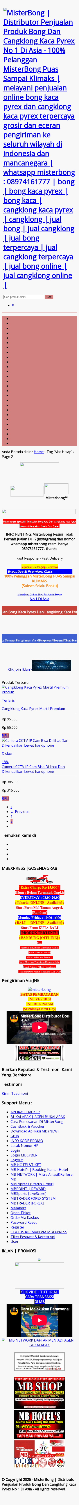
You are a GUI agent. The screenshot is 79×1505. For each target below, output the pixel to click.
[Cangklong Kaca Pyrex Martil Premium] (35, 687)
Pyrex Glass (62, 571)
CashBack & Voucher (28, 1126)
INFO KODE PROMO (27, 1140)
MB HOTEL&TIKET (26, 1164)
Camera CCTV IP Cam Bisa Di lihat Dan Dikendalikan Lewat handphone (33, 769)
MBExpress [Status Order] (32, 1184)
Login (15, 1150)
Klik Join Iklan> (20, 669)
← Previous (20, 811)
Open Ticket (21, 1212)
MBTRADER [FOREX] (27, 1203)
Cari (49, 297)
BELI (5, 735)
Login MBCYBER (24, 1155)
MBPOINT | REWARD (28, 1188)
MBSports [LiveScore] (28, 1193)
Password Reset (24, 1222)
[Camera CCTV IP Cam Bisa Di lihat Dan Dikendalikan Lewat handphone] (39, 745)
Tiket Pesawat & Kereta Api (33, 1236)
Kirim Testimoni (15, 1093)
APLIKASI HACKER (25, 1112)
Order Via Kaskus (25, 1217)
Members (18, 1208)
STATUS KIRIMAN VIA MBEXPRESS (39, 1232)
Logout (17, 1160)
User (14, 1241)
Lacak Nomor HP (24, 1145)
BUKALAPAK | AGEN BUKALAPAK (38, 1116)
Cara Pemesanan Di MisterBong (37, 1121)
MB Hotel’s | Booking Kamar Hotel (39, 1169)
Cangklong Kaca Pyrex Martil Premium (33, 708)
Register (17, 1227)
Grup (15, 1136)
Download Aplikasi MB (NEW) (35, 1131)
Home (39, 451)
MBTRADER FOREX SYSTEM (33, 1198)
